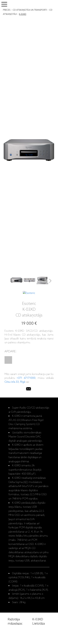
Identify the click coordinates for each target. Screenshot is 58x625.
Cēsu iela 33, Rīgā (15, 381)
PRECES (6, 10)
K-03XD (22, 14)
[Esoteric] (29, 293)
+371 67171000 (26, 378)
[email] (28, 389)
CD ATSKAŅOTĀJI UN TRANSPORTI (30, 10)
